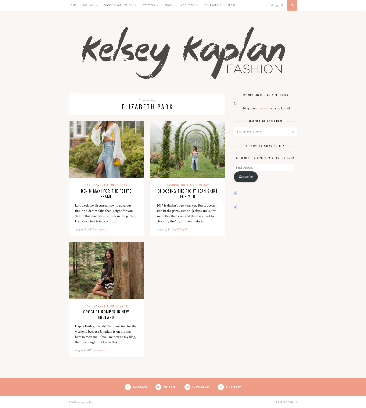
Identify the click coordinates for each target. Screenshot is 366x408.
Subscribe (246, 176)
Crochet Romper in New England (106, 314)
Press (231, 5)
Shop (168, 5)
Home (72, 5)
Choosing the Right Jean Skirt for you (188, 193)
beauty (263, 108)
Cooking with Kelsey (118, 5)
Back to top (285, 402)
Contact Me (212, 5)
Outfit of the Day (113, 184)
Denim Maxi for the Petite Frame (106, 193)
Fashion (88, 5)
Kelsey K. (101, 229)
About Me (188, 5)
